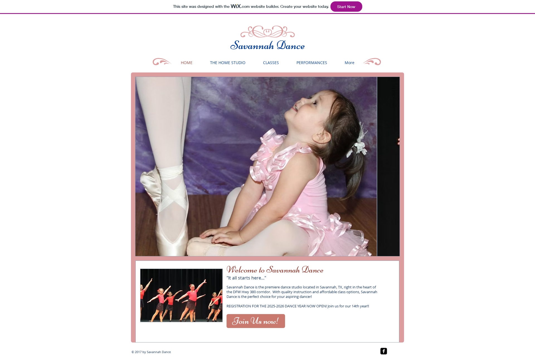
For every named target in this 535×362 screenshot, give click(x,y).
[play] (386, 251)
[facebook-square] (383, 351)
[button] (267, 166)
